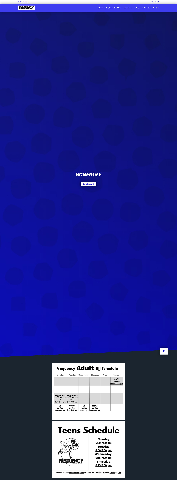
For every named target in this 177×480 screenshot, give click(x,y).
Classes (127, 8)
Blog (137, 8)
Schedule (146, 8)
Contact (156, 8)
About (100, 8)
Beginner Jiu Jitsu (113, 8)
